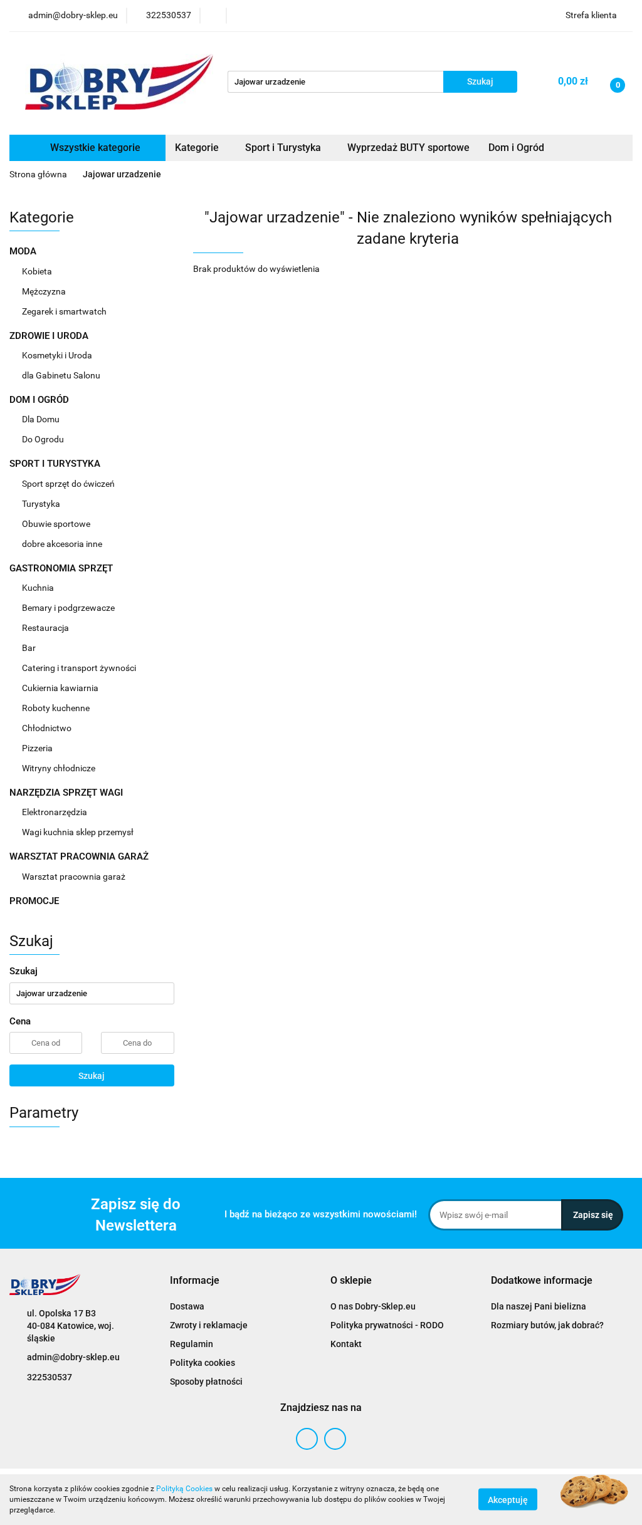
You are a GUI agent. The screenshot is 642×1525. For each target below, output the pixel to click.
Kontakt (346, 1344)
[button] (194, 1281)
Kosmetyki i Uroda (57, 355)
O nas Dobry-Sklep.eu (373, 1306)
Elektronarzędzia (55, 812)
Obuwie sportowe (56, 524)
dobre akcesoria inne (62, 544)
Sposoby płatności (206, 1382)
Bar (30, 648)
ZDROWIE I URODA (50, 335)
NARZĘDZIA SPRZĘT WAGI (67, 792)
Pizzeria (38, 748)
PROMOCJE (34, 901)
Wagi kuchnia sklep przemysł (78, 832)
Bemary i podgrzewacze (69, 608)
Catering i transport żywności (80, 668)
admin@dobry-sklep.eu (73, 1357)
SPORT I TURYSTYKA (56, 463)
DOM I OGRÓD (40, 399)
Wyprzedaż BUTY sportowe (408, 148)
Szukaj (91, 1076)
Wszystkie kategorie (94, 148)
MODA (24, 251)
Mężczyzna (45, 291)
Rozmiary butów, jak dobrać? (547, 1325)
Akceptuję (508, 1500)
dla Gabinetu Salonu (62, 375)
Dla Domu (41, 419)
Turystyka (42, 504)
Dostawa (187, 1306)
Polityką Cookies (184, 1488)
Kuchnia (39, 588)
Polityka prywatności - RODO (387, 1325)
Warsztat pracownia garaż (74, 877)
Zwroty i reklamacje (209, 1325)
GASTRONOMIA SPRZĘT (62, 568)
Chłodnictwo (47, 728)
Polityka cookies (202, 1363)
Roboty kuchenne (57, 708)
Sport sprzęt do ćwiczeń (69, 484)
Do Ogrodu (44, 439)
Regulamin (191, 1344)
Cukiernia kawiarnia (61, 688)
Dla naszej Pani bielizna (538, 1306)
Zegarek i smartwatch (64, 311)
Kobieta (38, 271)
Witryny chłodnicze (58, 768)
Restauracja (46, 628)
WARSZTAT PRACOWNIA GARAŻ (80, 856)
